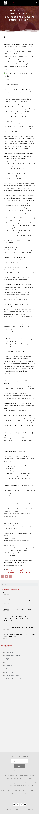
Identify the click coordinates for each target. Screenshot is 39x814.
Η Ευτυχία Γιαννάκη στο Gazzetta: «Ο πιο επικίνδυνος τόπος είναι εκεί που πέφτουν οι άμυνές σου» (18, 618)
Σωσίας (5, 593)
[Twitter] (17, 804)
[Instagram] (21, 804)
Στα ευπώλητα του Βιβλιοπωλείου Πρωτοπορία (19, 627)
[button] (36, 3)
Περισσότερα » (7, 597)
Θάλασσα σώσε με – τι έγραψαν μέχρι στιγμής (19, 609)
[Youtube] (25, 804)
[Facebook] (14, 804)
